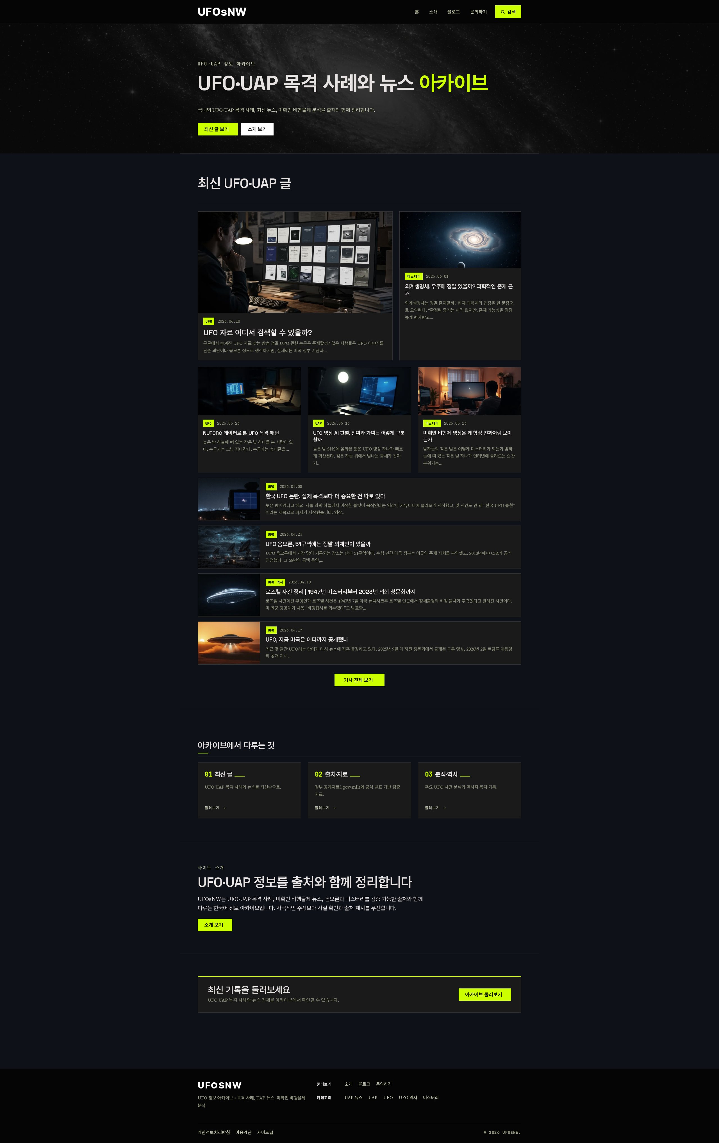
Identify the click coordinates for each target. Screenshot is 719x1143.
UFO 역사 (408, 1097)
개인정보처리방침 (214, 1132)
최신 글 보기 (216, 129)
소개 (433, 12)
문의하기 (478, 12)
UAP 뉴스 (354, 1097)
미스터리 (431, 1097)
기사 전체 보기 (358, 680)
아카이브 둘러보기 (483, 994)
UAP (372, 1097)
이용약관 (243, 1132)
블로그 (453, 12)
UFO (388, 1097)
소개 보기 (257, 129)
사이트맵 (265, 1132)
